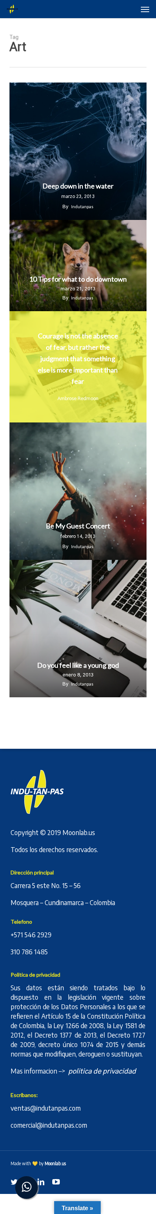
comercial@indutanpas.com (49, 1124)
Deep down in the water (78, 186)
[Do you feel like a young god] (78, 628)
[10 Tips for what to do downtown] (78, 266)
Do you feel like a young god (78, 665)
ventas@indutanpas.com (46, 1107)
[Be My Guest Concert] (78, 491)
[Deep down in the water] (78, 151)
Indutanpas (82, 206)
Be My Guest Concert (78, 526)
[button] (145, 9)
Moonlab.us (78, 832)
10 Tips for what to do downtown (78, 279)
